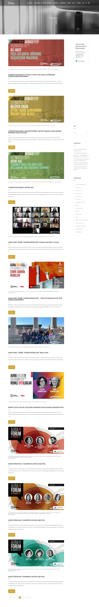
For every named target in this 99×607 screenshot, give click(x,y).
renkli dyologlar (20, 401)
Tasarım (49, 69)
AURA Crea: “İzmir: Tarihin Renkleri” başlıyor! (28, 353)
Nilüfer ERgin (37, 125)
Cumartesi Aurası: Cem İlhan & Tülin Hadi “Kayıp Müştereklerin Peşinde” (80, 168)
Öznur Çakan (21, 513)
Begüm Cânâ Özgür (35, 456)
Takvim (69, 2)
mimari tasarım (14, 457)
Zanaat (18, 570)
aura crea (11, 236)
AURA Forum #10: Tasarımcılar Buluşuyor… (27, 464)
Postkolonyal (36, 69)
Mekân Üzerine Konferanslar (82, 220)
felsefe (31, 69)
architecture (16, 69)
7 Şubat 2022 (46, 347)
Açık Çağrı (11, 456)
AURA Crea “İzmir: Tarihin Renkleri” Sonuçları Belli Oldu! (33, 242)
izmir (22, 347)
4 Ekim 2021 (44, 401)
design (15, 236)
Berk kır (21, 569)
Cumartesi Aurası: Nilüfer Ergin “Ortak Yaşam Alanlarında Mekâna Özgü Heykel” (34, 132)
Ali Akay (11, 69)
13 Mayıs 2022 (52, 125)
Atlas (15, 512)
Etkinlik (58, 456)
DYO (25, 291)
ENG (83, 2)
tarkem (40, 291)
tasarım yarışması (38, 236)
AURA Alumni (20, 512)
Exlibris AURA (79, 214)
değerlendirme (17, 291)
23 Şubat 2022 (12, 292)
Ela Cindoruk (43, 512)
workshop (44, 236)
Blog (73, 2)
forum (9, 457)
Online (16, 513)
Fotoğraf (55, 512)
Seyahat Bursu (79, 232)
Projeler (55, 2)
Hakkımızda (37, 2)
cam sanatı (42, 456)
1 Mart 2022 (51, 236)
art (20, 69)
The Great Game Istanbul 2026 (80, 153)
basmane (16, 347)
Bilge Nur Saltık (27, 569)
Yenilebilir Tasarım (46, 513)
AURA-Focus (78, 199)
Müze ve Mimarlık (79, 223)
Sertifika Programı (47, 2)
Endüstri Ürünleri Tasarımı (51, 456)
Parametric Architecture (81, 226)
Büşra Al (33, 569)
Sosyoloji (45, 69)
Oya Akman (20, 457)
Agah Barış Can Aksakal (19, 456)
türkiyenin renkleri (35, 401)
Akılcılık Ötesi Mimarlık (81, 184)
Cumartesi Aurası (25, 69)
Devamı (11, 90)
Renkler (14, 401)
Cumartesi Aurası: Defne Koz (21, 187)
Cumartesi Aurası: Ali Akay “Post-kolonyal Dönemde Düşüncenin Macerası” (31, 75)
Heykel (27, 125)
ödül (21, 236)
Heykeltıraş (31, 125)
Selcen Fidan (30, 513)
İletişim (79, 2)
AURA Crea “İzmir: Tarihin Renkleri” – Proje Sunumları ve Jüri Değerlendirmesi (35, 299)
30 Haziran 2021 (12, 458)
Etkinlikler (62, 2)
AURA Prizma (31, 512)
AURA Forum (27, 456)
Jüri (18, 236)
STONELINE (26, 457)
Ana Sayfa (29, 2)
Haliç (59, 512)
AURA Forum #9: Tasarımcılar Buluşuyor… (26, 520)
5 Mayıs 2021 (11, 571)
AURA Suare (78, 196)
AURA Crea (78, 187)
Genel (77, 217)
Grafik (10, 401)
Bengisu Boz (37, 512)
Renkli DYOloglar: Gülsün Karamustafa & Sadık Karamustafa (36, 407)
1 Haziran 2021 (12, 514)
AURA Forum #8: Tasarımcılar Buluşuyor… (26, 577)
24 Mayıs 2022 (56, 69)
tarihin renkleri (26, 347)
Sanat (41, 69)
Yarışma (40, 347)
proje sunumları (26, 236)
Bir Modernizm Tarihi (80, 202)
